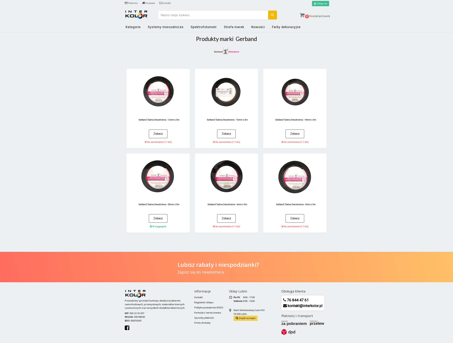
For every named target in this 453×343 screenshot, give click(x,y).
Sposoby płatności (204, 317)
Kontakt (166, 3)
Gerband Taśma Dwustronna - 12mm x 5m (159, 120)
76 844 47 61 (297, 300)
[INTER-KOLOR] (136, 14)
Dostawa (150, 3)
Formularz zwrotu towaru (207, 312)
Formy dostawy (202, 322)
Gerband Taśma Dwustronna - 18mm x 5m (295, 120)
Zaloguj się (321, 3)
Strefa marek (234, 27)
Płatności (133, 3)
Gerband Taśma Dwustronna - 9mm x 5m (296, 204)
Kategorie (133, 27)
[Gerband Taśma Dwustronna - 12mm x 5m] (158, 93)
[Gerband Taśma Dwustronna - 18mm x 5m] (295, 93)
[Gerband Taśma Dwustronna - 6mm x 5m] (227, 177)
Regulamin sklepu (203, 302)
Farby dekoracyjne (286, 27)
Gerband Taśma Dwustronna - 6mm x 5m (227, 204)
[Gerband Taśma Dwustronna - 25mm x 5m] (158, 177)
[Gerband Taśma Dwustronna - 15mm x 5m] (227, 93)
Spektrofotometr (204, 27)
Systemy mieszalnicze (166, 27)
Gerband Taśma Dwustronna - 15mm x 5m (227, 120)
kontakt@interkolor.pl (305, 306)
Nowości (258, 27)
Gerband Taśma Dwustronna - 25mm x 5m (159, 204)
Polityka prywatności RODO (208, 307)
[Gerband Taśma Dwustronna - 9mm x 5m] (295, 177)
